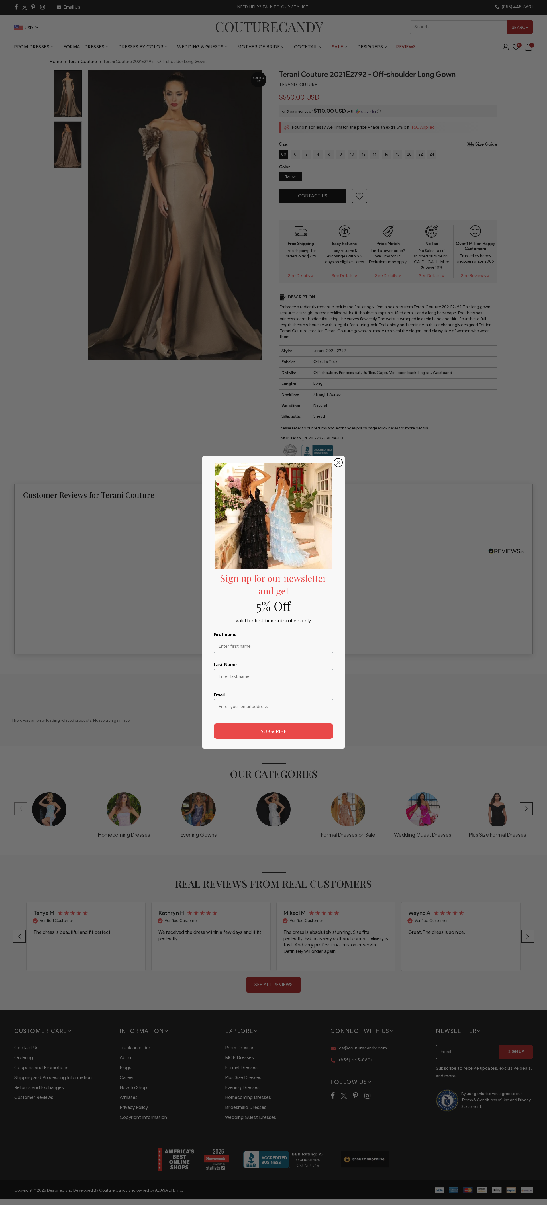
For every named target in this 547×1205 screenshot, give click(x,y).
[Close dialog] (338, 462)
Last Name (225, 665)
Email (219, 695)
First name (225, 634)
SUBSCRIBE (274, 731)
